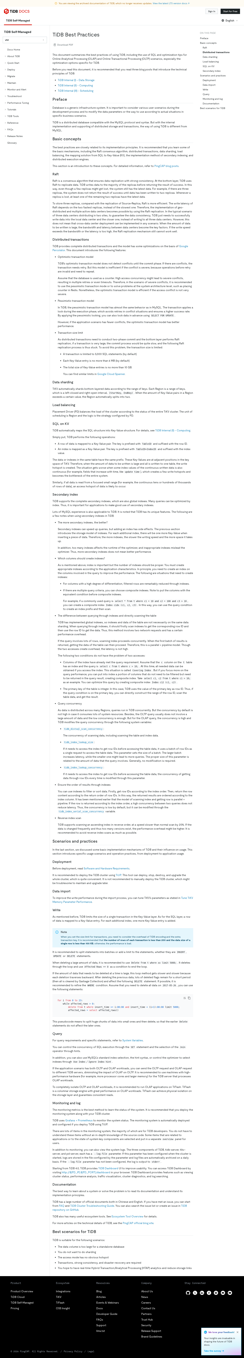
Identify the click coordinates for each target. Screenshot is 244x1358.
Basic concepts (208, 43)
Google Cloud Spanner (111, 374)
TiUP (118, 875)
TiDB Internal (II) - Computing (75, 85)
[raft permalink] (61, 174)
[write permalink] (63, 910)
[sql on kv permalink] (72, 423)
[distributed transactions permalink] (92, 239)
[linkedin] (202, 1292)
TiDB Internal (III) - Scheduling (75, 90)
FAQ (61, 1205)
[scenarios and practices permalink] (100, 841)
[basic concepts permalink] (84, 139)
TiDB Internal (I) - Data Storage (76, 80)
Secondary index (212, 71)
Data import (209, 85)
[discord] (222, 1292)
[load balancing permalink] (78, 405)
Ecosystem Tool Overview (127, 1216)
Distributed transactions (216, 52)
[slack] (215, 1292)
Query (206, 94)
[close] (237, 1332)
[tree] (25, 96)
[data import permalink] (73, 891)
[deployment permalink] (74, 861)
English (230, 20)
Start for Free (230, 11)
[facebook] (208, 1292)
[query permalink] (65, 1033)
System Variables (132, 1040)
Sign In (211, 11)
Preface (204, 38)
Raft (205, 47)
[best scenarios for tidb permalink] (99, 1232)
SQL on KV (208, 66)
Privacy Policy (73, 1351)
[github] (188, 1292)
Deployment (209, 80)
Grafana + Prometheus (79, 1120)
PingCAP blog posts (166, 166)
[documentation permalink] (79, 1184)
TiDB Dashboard (108, 1168)
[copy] (189, 998)
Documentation (211, 103)
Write (205, 89)
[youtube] (229, 1292)
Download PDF (65, 44)
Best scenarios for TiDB (212, 108)
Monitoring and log (213, 99)
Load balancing (211, 61)
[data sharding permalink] (76, 382)
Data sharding (210, 57)
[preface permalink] (70, 99)
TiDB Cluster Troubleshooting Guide (92, 1205)
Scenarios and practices (213, 75)
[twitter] (195, 1292)
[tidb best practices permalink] (102, 34)
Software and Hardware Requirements (106, 868)
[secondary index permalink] (80, 494)
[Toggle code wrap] (184, 998)
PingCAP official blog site (138, 1223)
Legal (91, 1351)
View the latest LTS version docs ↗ (171, 3)
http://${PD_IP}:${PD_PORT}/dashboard (86, 1172)
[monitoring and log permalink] (83, 1103)
